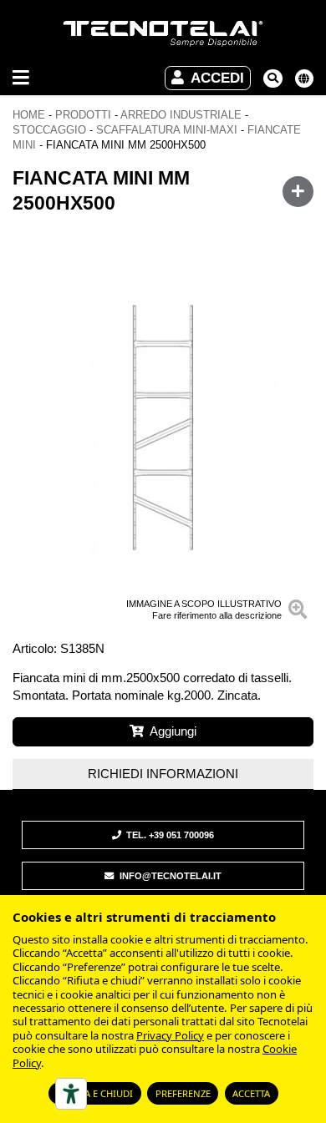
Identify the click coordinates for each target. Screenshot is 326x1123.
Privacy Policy (170, 1035)
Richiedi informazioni (163, 773)
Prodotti (83, 115)
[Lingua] (304, 79)
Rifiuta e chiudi (94, 1093)
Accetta (251, 1093)
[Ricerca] (273, 79)
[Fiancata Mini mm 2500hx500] (163, 427)
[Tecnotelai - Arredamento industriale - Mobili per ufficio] (163, 34)
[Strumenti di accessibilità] (71, 1094)
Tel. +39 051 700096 (169, 835)
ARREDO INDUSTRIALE (181, 115)
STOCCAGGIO (49, 130)
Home (29, 115)
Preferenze (183, 1093)
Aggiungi (173, 731)
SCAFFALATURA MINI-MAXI (166, 130)
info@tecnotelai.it (169, 876)
